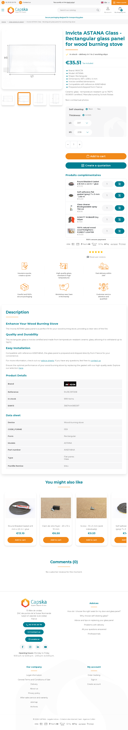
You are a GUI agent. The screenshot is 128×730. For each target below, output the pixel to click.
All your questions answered (94, 629)
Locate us (35, 639)
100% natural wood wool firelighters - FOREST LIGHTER (86, 229)
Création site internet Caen (71, 719)
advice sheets (47, 360)
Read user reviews (98, 257)
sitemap (34, 702)
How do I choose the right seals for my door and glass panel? (94, 611)
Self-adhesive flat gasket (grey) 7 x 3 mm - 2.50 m (88, 194)
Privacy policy (34, 693)
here (21, 368)
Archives (34, 707)
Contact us (35, 632)
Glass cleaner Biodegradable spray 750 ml (87, 206)
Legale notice (52, 719)
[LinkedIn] (38, 647)
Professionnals (94, 634)
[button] (3, 10)
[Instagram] (30, 647)
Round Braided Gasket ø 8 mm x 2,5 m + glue (88, 182)
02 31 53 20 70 (35, 625)
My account (94, 667)
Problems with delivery (94, 625)
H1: (70, 132)
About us (34, 689)
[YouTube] (45, 647)
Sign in (94, 680)
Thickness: (74, 115)
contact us (96, 360)
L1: (70, 123)
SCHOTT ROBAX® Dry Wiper (87, 218)
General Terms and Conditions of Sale (34, 680)
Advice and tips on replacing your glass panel (94, 620)
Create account (94, 684)
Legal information (34, 675)
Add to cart (98, 156)
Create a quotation (98, 165)
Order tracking (94, 675)
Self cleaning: (76, 109)
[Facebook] (22, 647)
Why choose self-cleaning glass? (94, 616)
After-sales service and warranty (34, 698)
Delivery (34, 684)
